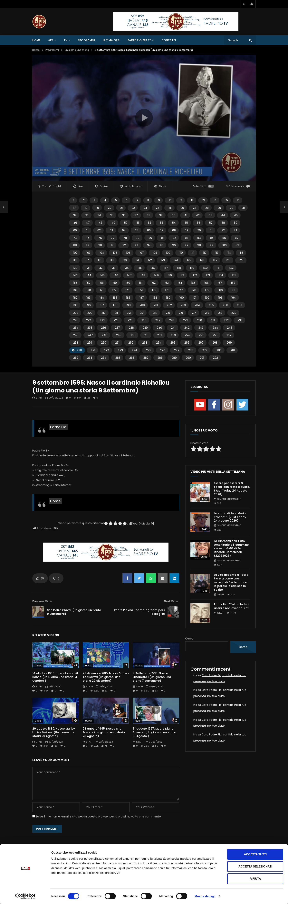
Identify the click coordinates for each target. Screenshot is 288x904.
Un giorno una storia (77, 50)
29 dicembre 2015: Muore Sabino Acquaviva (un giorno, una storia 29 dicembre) (106, 677)
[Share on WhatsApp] (151, 578)
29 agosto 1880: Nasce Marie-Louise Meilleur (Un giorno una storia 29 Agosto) (53, 732)
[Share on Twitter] (139, 578)
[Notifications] (252, 4)
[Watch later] (244, 4)
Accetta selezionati (255, 866)
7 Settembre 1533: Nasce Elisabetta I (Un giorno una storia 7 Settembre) (152, 677)
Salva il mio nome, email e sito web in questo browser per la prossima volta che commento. (98, 816)
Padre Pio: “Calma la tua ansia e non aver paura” (231, 606)
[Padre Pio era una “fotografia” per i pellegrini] (173, 612)
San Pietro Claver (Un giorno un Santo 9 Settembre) (74, 612)
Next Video (171, 601)
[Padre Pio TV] (39, 21)
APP (50, 40)
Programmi (86, 40)
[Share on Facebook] (127, 578)
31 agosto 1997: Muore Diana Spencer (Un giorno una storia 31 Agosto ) (154, 732)
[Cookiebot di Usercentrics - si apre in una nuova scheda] (25, 896)
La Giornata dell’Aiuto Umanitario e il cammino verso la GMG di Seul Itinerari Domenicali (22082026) (231, 548)
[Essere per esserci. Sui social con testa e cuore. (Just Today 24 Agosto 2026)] (200, 492)
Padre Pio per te (139, 40)
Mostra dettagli (205, 896)
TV (65, 40)
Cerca (189, 638)
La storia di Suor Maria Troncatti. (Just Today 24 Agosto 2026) (230, 517)
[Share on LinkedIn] (174, 578)
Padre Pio (58, 426)
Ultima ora (111, 40)
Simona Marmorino (229, 499)
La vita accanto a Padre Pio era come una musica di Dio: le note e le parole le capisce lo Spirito (231, 582)
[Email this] (163, 578)
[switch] (110, 896)
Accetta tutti (255, 854)
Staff (39, 397)
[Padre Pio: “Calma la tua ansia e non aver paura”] (200, 613)
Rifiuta (255, 878)
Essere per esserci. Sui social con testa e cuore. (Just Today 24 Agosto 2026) (232, 488)
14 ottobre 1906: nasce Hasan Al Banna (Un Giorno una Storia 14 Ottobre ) (55, 677)
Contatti (168, 40)
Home (36, 40)
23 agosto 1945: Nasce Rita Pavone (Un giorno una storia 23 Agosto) (104, 732)
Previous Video (42, 601)
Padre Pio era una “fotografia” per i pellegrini (139, 612)
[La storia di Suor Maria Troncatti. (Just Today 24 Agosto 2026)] (200, 522)
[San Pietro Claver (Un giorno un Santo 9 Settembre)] (4, 207)
